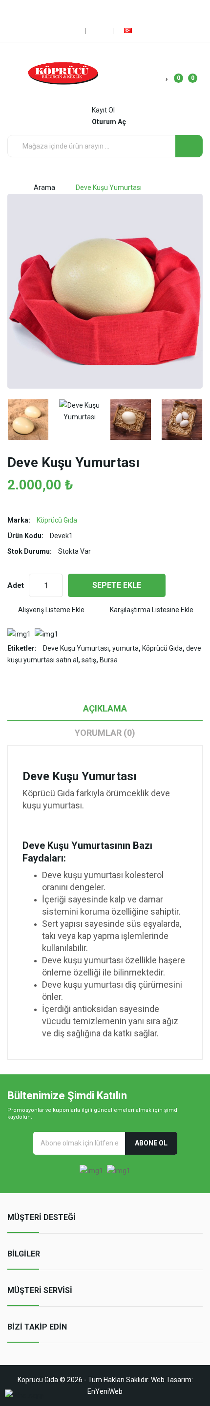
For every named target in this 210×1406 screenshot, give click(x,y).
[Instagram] (102, 9)
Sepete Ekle (116, 585)
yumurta (125, 648)
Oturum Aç (109, 122)
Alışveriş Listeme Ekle (51, 610)
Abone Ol (151, 1143)
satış (89, 660)
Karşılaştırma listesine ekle (151, 610)
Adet (15, 585)
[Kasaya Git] (100, 31)
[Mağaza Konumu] (72, 31)
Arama (44, 187)
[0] (168, 73)
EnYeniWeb (105, 1391)
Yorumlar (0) (105, 733)
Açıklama (105, 708)
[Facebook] (86, 9)
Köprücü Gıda (57, 520)
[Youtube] (119, 9)
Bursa (109, 660)
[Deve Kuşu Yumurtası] (28, 419)
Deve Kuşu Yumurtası (109, 187)
